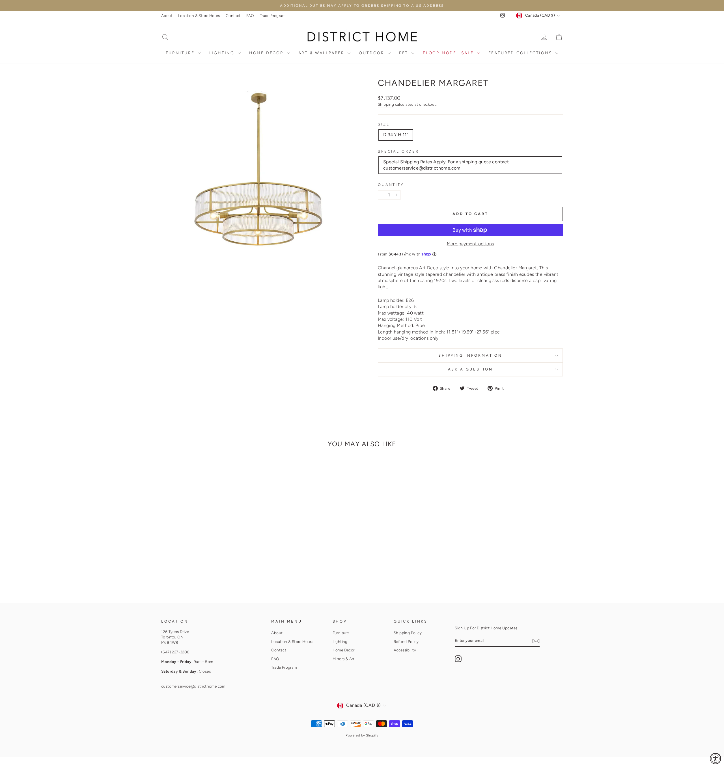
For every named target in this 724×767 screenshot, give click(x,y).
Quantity (391, 185)
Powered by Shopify (362, 735)
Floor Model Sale (449, 53)
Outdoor (372, 53)
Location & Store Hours (199, 15)
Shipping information (470, 355)
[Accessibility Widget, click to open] (715, 758)
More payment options (470, 243)
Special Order (398, 151)
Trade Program (272, 15)
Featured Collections (521, 53)
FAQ (250, 15)
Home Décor (267, 53)
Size (384, 124)
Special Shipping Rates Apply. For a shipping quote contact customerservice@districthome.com (446, 165)
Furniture (181, 53)
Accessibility (405, 650)
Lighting (222, 53)
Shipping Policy (408, 632)
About (167, 15)
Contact (233, 15)
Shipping (386, 104)
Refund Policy (406, 641)
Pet (404, 53)
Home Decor (344, 650)
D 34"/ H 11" (395, 134)
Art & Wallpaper (322, 53)
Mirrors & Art (344, 658)
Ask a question (470, 369)
